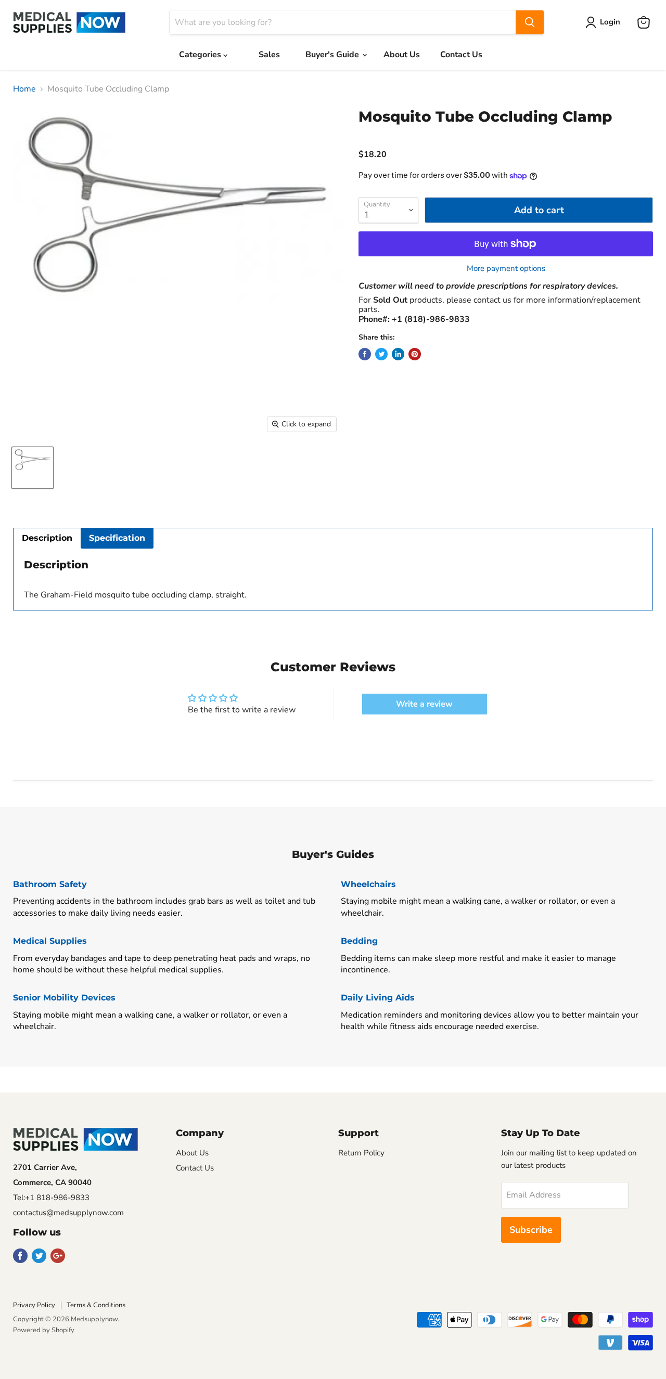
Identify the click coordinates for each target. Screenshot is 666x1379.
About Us (401, 54)
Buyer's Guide (333, 54)
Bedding (359, 941)
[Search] (530, 22)
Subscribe (531, 1230)
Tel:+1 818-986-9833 (51, 1197)
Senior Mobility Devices (64, 998)
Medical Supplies (50, 941)
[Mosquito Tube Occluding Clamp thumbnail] (32, 467)
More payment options (506, 268)
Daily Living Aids (378, 998)
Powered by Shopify (43, 1330)
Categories (201, 54)
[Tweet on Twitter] (381, 354)
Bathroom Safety (50, 884)
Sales (269, 54)
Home (24, 89)
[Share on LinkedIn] (398, 354)
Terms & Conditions (96, 1305)
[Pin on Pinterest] (414, 354)
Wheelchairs (368, 884)
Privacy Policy (34, 1305)
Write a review (424, 704)
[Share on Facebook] (364, 354)
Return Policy (361, 1153)
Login (610, 22)
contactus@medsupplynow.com (68, 1212)
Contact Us (461, 54)
